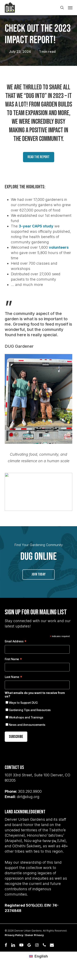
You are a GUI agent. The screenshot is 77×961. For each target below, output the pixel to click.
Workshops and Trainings (26, 717)
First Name (13, 659)
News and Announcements (27, 724)
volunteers (59, 247)
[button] (70, 8)
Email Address (16, 641)
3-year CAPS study (36, 226)
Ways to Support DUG (23, 702)
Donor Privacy (34, 935)
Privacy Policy (14, 935)
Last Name (13, 677)
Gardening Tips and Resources (30, 710)
